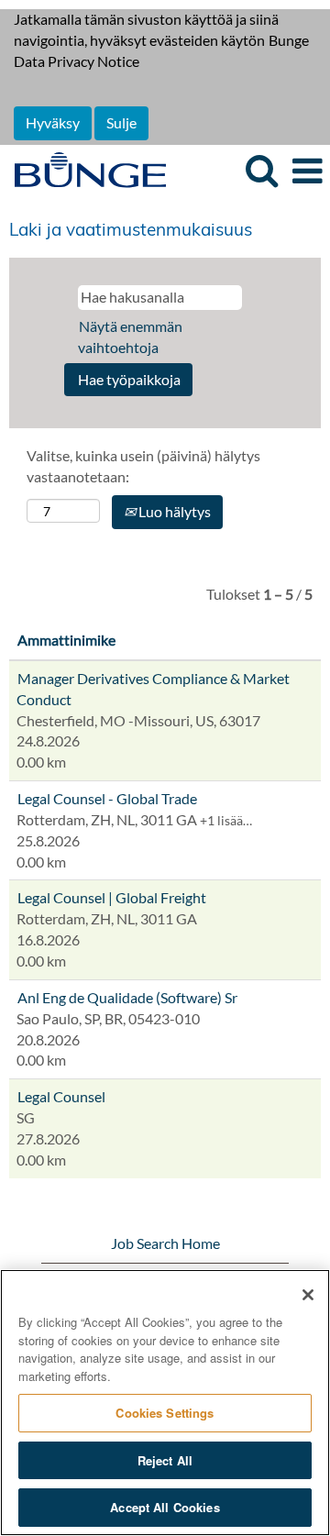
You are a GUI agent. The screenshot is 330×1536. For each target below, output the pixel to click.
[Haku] (261, 170)
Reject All (165, 1460)
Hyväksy (53, 122)
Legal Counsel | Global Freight (111, 897)
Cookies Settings (165, 1412)
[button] (307, 171)
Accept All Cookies (164, 1507)
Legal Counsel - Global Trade (107, 798)
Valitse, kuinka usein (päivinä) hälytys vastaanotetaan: (143, 466)
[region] (165, 1402)
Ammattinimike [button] (66, 639)
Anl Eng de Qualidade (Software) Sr (127, 997)
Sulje (121, 122)
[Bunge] (83, 169)
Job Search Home (165, 1243)
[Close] (308, 1295)
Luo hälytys (173, 511)
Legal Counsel (61, 1096)
